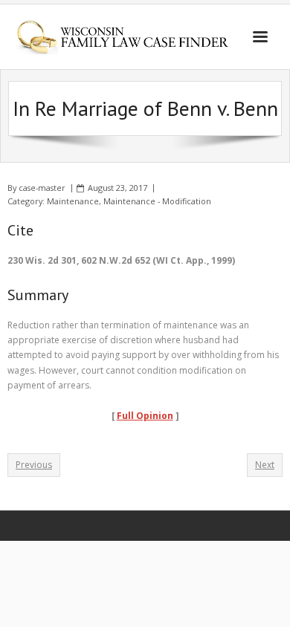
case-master (42, 187)
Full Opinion (145, 415)
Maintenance (73, 201)
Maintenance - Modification (157, 201)
